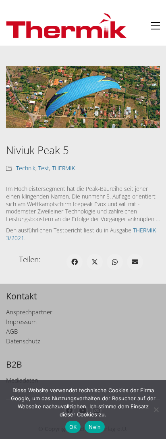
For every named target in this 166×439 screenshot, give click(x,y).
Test (43, 168)
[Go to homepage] (66, 26)
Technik (25, 168)
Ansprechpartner (29, 312)
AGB (12, 331)
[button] (155, 25)
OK (73, 427)
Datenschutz (23, 341)
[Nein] (156, 410)
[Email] (135, 262)
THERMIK (63, 168)
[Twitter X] (95, 262)
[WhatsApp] (115, 262)
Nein (95, 427)
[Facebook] (74, 262)
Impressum (21, 322)
